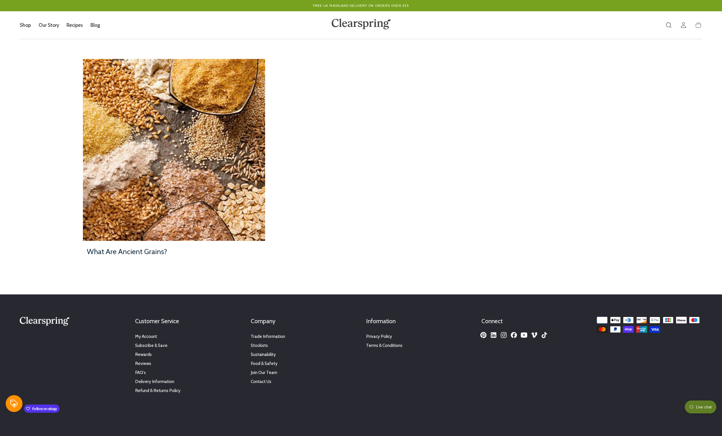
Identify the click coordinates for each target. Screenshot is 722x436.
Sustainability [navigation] (263, 354)
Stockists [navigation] (259, 345)
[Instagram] (504, 335)
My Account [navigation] (146, 336)
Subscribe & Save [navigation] (151, 345)
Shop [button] (25, 25)
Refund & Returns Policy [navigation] (157, 390)
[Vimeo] (534, 335)
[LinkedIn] (493, 335)
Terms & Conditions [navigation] (384, 345)
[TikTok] (544, 335)
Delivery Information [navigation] (154, 381)
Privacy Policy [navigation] (379, 336)
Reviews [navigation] (143, 363)
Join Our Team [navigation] (264, 372)
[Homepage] (361, 25)
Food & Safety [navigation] (264, 363)
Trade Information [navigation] (268, 336)
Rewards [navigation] (143, 354)
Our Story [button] (49, 25)
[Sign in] (683, 25)
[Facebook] (514, 335)
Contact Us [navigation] (261, 381)
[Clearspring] (44, 322)
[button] (668, 25)
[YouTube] (524, 335)
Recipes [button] (75, 25)
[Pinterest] (483, 335)
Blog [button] (95, 25)
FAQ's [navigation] (140, 372)
